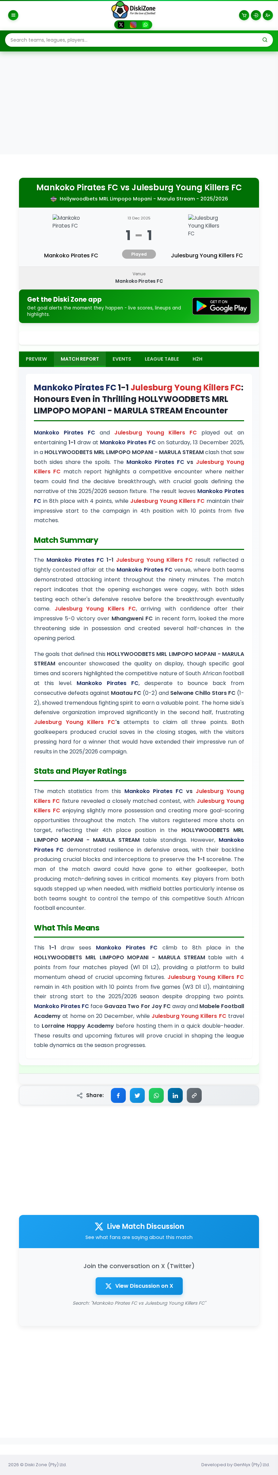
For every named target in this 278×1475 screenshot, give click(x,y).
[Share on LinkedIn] (175, 1095)
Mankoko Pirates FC (77, 188)
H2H (197, 359)
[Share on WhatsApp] (156, 1095)
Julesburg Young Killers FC (187, 188)
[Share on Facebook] (118, 1095)
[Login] (256, 15)
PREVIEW (36, 359)
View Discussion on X (144, 1286)
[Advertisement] (139, 103)
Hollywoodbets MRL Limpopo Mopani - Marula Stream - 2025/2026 (144, 198)
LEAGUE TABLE (162, 359)
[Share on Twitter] (137, 1095)
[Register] (268, 15)
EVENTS (122, 359)
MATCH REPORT (80, 359)
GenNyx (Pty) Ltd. (252, 1464)
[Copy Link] (194, 1095)
